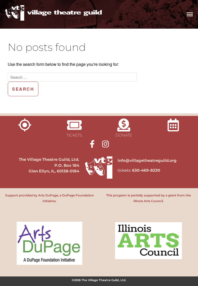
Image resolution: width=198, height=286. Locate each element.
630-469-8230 (146, 170)
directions (25, 135)
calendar (173, 135)
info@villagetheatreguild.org (147, 160)
